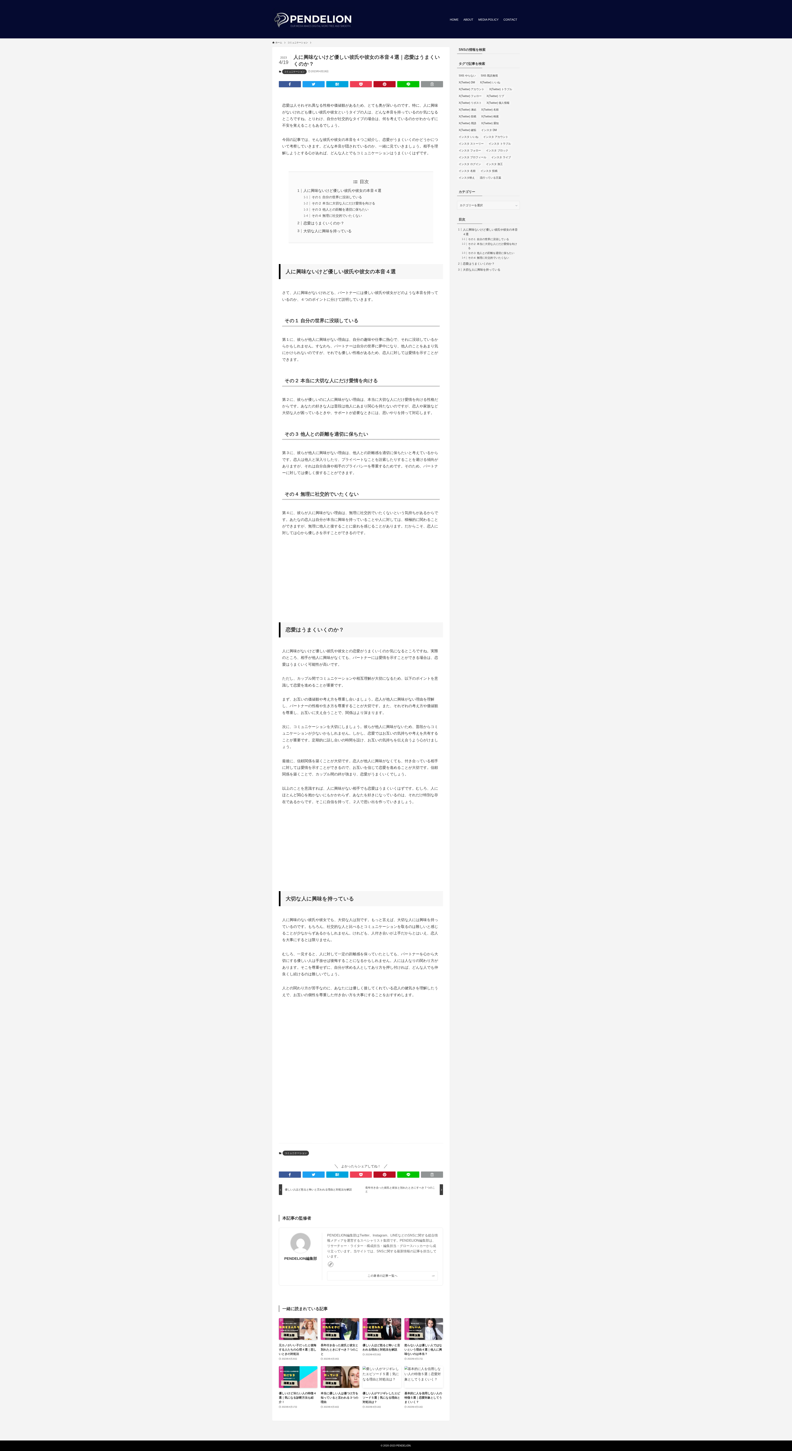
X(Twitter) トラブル (500, 89)
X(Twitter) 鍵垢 (467, 130)
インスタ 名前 (467, 170)
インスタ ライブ (501, 157)
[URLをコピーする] (432, 84)
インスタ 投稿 (489, 170)
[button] (290, 84)
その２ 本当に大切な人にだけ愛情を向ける (343, 203)
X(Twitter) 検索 (490, 116)
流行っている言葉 (490, 177)
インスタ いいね (468, 136)
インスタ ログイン (470, 164)
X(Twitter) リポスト (470, 102)
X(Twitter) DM (467, 82)
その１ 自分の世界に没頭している (337, 197)
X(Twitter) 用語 (467, 123)
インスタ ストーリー (471, 143)
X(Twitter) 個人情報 (498, 102)
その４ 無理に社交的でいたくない (337, 215)
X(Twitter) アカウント (471, 89)
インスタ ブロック (497, 150)
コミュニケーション (294, 71)
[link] (330, 1264)
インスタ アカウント (495, 136)
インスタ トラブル (500, 143)
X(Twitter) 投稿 (467, 116)
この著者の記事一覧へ (382, 1275)
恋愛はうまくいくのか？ (323, 223)
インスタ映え (467, 177)
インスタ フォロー (470, 150)
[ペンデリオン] (313, 19)
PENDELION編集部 (300, 1258)
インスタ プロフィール (472, 157)
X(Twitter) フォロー (470, 96)
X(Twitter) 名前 (490, 109)
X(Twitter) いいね (490, 82)
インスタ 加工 (494, 164)
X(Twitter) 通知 (490, 123)
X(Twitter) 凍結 (467, 109)
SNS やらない (467, 75)
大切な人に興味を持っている (327, 231)
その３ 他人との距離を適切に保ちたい (340, 209)
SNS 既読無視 (489, 75)
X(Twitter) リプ (495, 96)
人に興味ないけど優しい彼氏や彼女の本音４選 (342, 191)
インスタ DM (489, 130)
